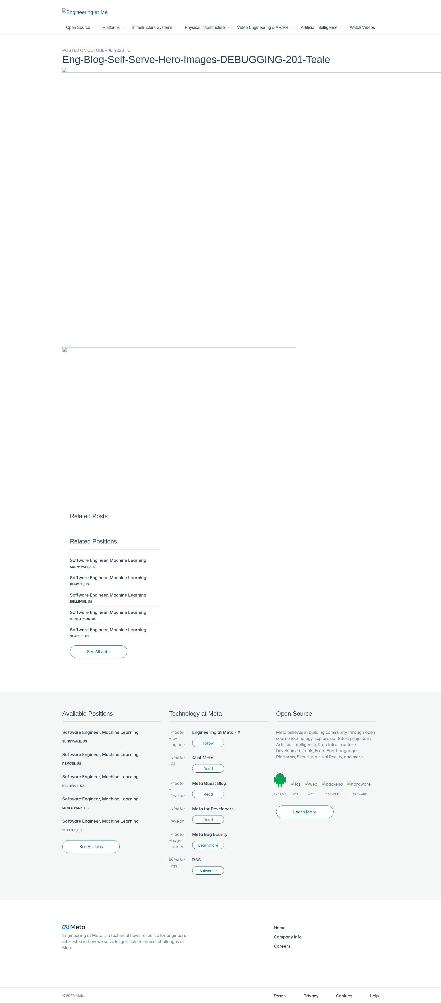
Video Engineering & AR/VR (263, 27)
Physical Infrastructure (205, 27)
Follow (208, 743)
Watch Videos (362, 27)
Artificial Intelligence (319, 27)
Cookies (344, 995)
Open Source (78, 27)
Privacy (310, 995)
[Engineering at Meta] (85, 12)
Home (280, 927)
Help (374, 995)
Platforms (112, 27)
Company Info (288, 936)
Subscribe (208, 871)
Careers (282, 946)
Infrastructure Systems (152, 27)
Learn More (304, 811)
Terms (279, 995)
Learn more (208, 845)
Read (208, 768)
